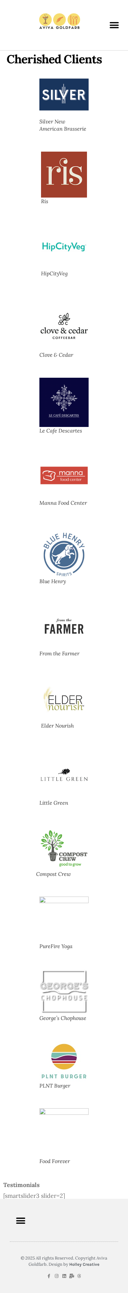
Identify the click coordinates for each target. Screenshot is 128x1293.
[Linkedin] (64, 1276)
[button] (114, 25)
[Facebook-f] (49, 1276)
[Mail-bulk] (72, 1276)
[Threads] (79, 1276)
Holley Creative (84, 1264)
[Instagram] (56, 1276)
